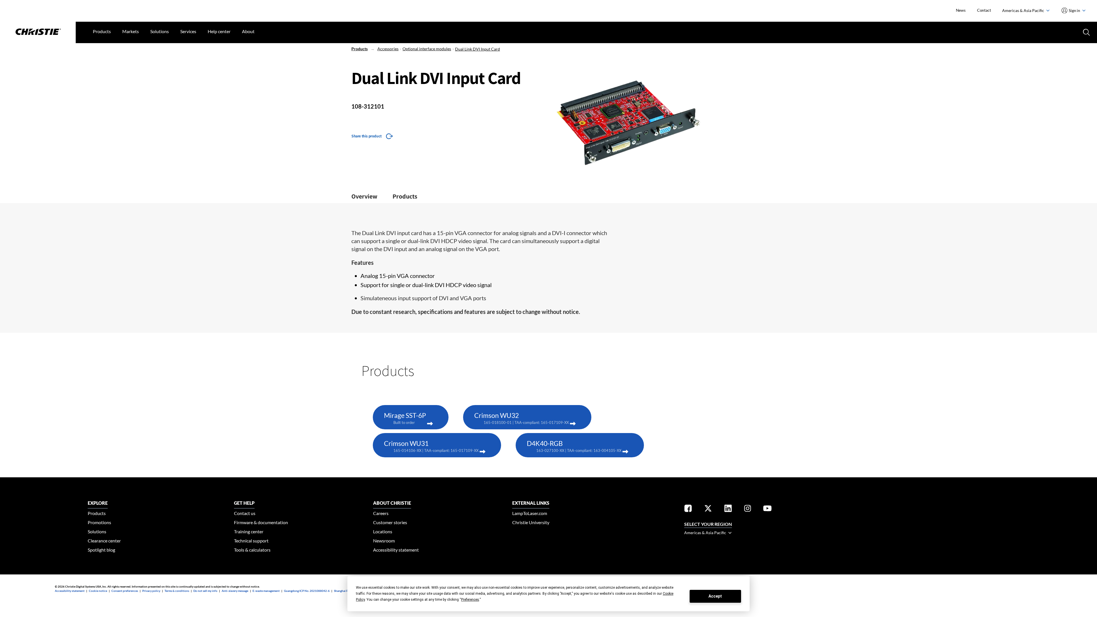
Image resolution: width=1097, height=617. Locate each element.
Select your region (708, 524)
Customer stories (390, 522)
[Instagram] (747, 509)
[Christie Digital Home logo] (38, 32)
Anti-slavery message (235, 590)
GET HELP (244, 503)
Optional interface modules (427, 48)
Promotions (99, 522)
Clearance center (104, 540)
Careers (381, 513)
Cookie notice (98, 590)
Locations (382, 531)
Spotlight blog (101, 549)
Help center (219, 31)
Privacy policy (151, 590)
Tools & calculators (252, 549)
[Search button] (1085, 31)
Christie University (530, 522)
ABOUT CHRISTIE (392, 503)
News (961, 10)
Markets (130, 31)
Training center (248, 531)
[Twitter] (708, 509)
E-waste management (266, 590)
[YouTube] (767, 509)
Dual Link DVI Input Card (477, 49)
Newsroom (384, 540)
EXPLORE (98, 503)
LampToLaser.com (529, 513)
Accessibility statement (396, 549)
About (248, 31)
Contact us (244, 513)
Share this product (366, 136)
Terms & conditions (177, 590)
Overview (364, 196)
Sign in (1074, 10)
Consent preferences (124, 590)
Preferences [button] (470, 600)
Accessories (388, 48)
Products (102, 31)
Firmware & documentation (261, 522)
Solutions (159, 31)
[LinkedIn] (728, 509)
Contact (984, 10)
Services (188, 31)
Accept (715, 596)
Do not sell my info (205, 590)
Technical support (251, 540)
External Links (530, 503)
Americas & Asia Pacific (1023, 10)
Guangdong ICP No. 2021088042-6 (307, 590)
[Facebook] (688, 509)
